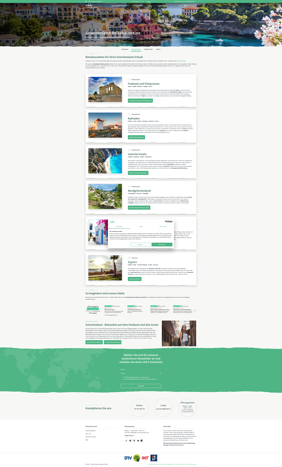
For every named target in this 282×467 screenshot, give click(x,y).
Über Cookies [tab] (163, 226)
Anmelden (141, 386)
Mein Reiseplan (190, 6)
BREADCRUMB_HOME (91, 12)
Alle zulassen (162, 244)
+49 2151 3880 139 (139, 409)
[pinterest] (134, 440)
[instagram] (130, 440)
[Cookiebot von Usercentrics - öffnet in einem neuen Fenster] (166, 222)
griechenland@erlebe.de (163, 409)
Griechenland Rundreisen (112, 342)
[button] (120, 6)
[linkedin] (141, 441)
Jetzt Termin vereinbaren (94, 342)
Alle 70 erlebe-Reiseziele (95, 1)
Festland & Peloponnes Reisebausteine (140, 100)
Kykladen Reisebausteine (136, 137)
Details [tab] (141, 226)
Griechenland (105, 12)
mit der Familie (181, 61)
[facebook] (126, 440)
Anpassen (140, 244)
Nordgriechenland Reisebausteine (139, 207)
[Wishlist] (180, 6)
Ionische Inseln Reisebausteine (138, 173)
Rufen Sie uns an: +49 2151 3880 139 (184, 1)
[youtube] (138, 440)
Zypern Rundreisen (134, 279)
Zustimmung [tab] (119, 226)
